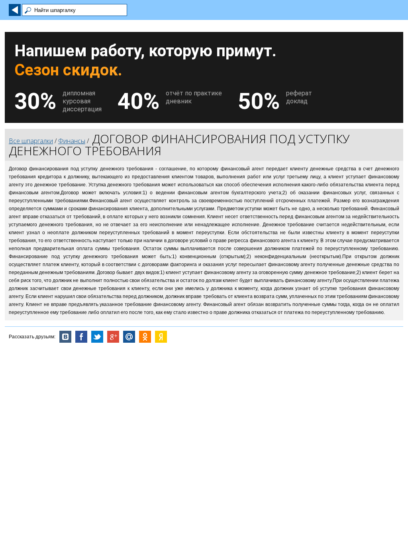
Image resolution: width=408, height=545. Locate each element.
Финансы (71, 140)
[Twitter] (97, 337)
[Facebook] (81, 337)
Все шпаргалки (31, 140)
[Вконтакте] (65, 337)
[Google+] (113, 337)
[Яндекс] (161, 337)
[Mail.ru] (129, 337)
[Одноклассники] (145, 337)
